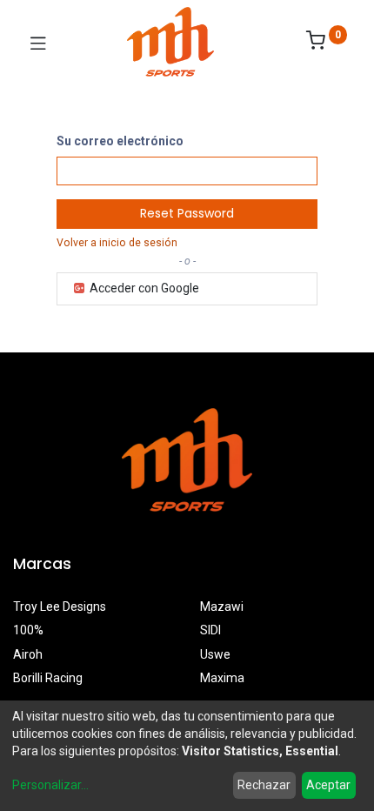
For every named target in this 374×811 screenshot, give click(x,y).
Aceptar (328, 785)
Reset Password (187, 213)
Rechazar (264, 785)
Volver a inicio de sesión (117, 243)
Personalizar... (50, 785)
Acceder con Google (143, 288)
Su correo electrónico (120, 141)
